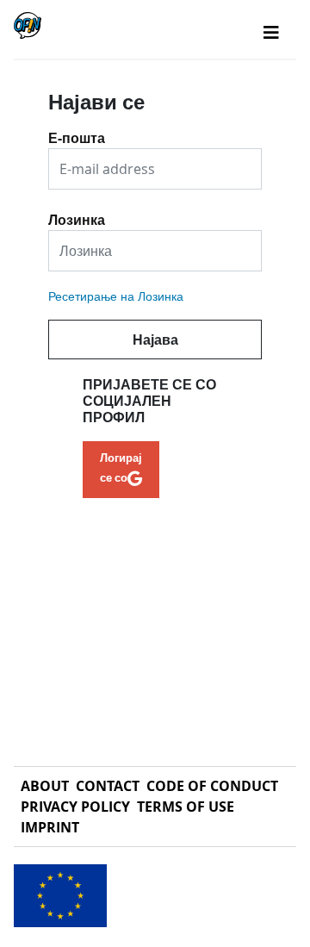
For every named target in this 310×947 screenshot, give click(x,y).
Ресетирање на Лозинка (115, 296)
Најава (155, 339)
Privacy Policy (75, 806)
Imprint (50, 827)
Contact (108, 785)
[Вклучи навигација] (271, 33)
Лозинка (76, 213)
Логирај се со (121, 467)
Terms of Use (185, 806)
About (45, 785)
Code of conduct (212, 785)
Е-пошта (76, 131)
